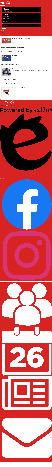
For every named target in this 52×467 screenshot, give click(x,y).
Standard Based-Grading (7, 17)
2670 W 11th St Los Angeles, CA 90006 (3, 105)
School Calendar (6, 15)
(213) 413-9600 (10, 105)
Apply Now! (5, 25)
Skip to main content (2, 0)
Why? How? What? (6, 9)
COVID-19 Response (4, 33)
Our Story (5, 8)
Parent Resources (6, 21)
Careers (3, 34)
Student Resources (6, 18)
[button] (4, 12)
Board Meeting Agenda (4, 31)
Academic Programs (6, 16)
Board (2, 32)
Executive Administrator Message (8, 11)
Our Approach (6, 14)
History (5, 10)
